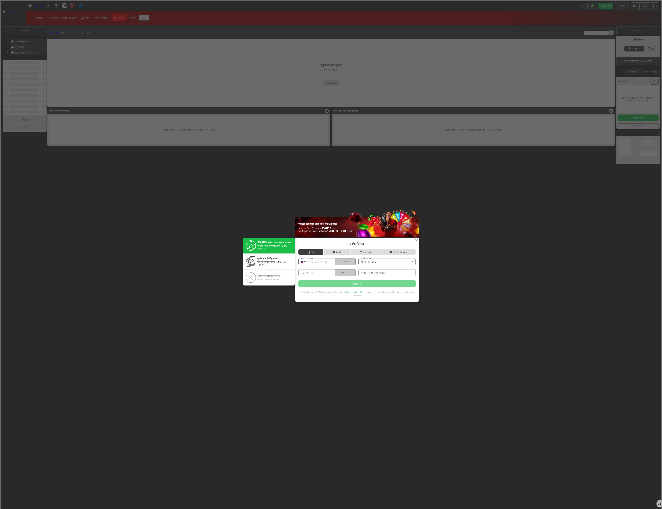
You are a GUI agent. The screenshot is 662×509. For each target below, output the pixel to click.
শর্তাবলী (345, 292)
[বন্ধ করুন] (416, 240)
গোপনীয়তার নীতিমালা (358, 292)
